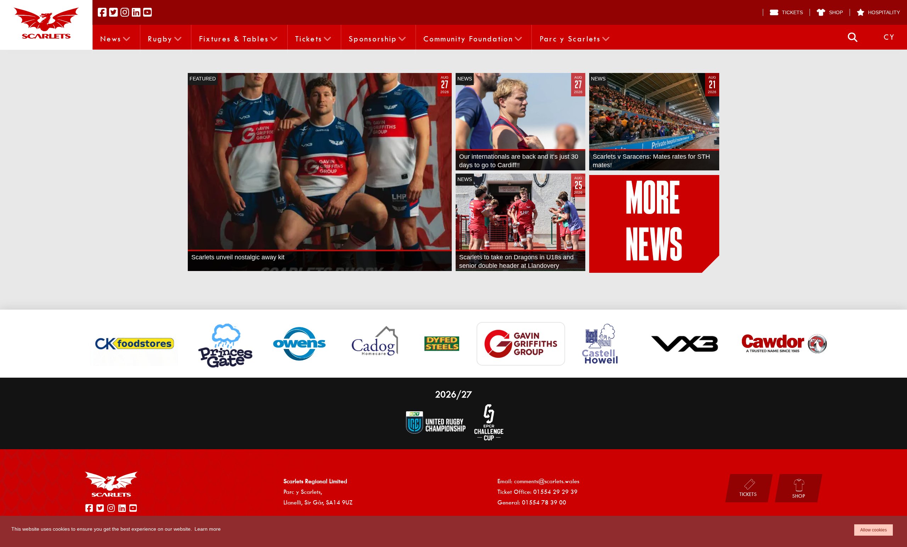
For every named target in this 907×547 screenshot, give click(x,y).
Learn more (208, 529)
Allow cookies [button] (873, 530)
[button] (852, 37)
